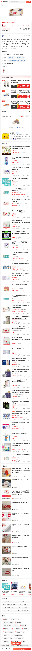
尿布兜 (23, 601)
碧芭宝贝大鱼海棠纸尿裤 (9, 604)
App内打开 (17, 643)
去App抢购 (22, 649)
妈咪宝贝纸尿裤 (9, 607)
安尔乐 (8, 610)
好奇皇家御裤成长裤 (23, 610)
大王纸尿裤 (9, 601)
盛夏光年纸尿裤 (23, 607)
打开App (29, 1)
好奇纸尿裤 (23, 604)
